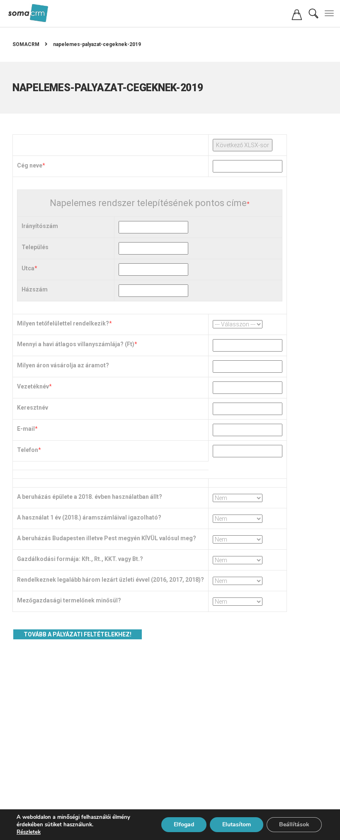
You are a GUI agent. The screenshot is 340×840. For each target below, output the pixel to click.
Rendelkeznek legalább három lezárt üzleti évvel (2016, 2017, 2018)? (110, 579)
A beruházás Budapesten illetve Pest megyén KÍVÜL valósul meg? (106, 538)
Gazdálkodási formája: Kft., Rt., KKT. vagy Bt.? (80, 559)
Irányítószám (40, 226)
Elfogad (184, 824)
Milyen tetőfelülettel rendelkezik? (63, 323)
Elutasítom (236, 824)
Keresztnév (32, 407)
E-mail (26, 428)
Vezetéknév (33, 386)
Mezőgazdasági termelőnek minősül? (69, 600)
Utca (28, 268)
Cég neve (29, 165)
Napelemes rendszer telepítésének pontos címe (148, 203)
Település (35, 247)
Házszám (35, 289)
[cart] (297, 17)
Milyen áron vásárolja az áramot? (63, 365)
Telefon (27, 450)
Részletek (29, 832)
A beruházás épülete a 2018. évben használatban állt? (89, 496)
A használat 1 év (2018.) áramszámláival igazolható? (89, 517)
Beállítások (294, 824)
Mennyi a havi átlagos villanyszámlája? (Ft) (75, 344)
